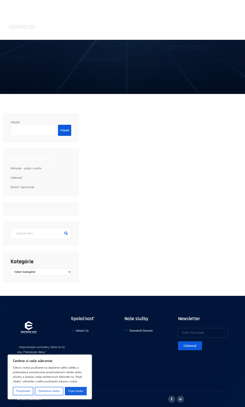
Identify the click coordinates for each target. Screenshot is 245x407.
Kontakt (236, 20)
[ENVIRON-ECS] (22, 19)
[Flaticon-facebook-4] (171, 399)
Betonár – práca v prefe (26, 168)
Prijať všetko (75, 391)
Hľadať (15, 122)
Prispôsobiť (23, 391)
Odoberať (190, 346)
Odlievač (16, 178)
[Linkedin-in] (180, 399)
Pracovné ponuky (210, 20)
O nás (187, 20)
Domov (171, 20)
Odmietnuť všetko (49, 391)
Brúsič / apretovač (22, 187)
